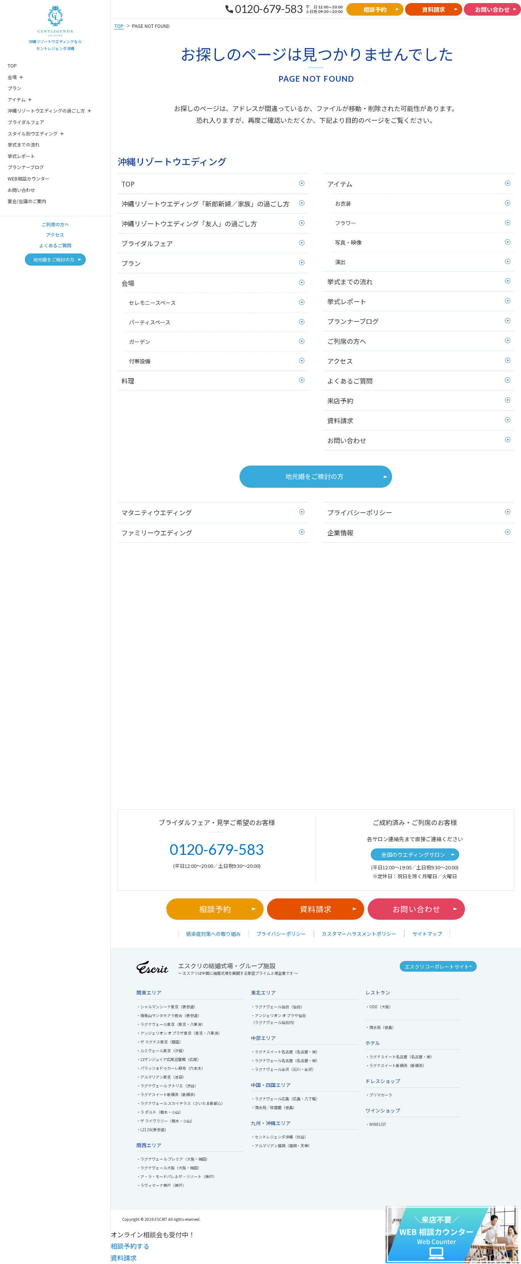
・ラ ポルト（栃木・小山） (160, 1112)
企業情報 (340, 532)
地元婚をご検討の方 (314, 476)
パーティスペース (149, 322)
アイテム (17, 99)
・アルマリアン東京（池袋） (161, 1077)
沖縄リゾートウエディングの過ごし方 (46, 110)
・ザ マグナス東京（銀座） (160, 1042)
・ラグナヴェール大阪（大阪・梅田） (169, 1167)
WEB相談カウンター (29, 178)
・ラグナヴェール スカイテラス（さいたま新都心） (181, 1103)
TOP (12, 65)
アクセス (55, 234)
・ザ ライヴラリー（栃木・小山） (166, 1121)
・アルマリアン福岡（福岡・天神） (281, 1145)
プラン (14, 88)
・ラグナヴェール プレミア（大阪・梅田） (173, 1159)
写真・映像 (348, 242)
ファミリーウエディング (156, 532)
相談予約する (130, 1246)
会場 (12, 77)
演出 (340, 262)
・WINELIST (375, 1124)
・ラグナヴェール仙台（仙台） (277, 1006)
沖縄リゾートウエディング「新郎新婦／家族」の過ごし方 (205, 203)
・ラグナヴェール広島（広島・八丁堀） (285, 1098)
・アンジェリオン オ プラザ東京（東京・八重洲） (179, 1033)
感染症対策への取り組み (213, 933)
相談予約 (215, 908)
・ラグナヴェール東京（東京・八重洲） (171, 1024)
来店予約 (340, 400)
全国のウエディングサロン (413, 854)
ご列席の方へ (55, 224)
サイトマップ (427, 933)
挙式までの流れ (24, 144)
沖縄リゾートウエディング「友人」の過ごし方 (189, 223)
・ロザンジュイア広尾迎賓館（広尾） (169, 1059)
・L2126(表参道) (151, 1129)
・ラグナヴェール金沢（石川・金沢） (283, 1069)
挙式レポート (21, 156)
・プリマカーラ (378, 1095)
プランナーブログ (26, 167)
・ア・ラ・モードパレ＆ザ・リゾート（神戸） (177, 1176)
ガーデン (139, 341)
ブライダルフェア (26, 122)
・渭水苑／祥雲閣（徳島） (274, 1107)
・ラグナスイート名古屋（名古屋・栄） (285, 1051)
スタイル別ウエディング (33, 133)
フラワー (345, 223)
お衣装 (343, 203)
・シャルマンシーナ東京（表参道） (167, 1006)
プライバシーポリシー (359, 512)
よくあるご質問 (55, 245)
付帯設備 (139, 361)
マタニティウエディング (156, 512)
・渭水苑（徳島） (380, 1027)
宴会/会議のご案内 (27, 201)
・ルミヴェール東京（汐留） (161, 1050)
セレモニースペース (152, 302)
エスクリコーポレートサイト (437, 966)
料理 (127, 380)
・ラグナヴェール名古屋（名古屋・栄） (285, 1060)
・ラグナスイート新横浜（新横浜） (167, 1094)
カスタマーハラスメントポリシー (359, 933)
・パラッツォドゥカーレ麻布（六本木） (171, 1068)
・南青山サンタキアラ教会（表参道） (169, 1015)
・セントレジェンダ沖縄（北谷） (279, 1137)
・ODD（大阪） (379, 1006)
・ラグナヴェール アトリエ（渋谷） (167, 1085)
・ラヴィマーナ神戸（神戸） (161, 1185)
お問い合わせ (21, 190)
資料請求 (340, 420)
